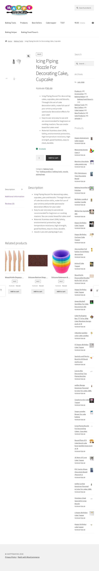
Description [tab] (10, 189)
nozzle (65, 171)
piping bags (40, 174)
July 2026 (80, 82)
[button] (28, 56)
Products (24, 23)
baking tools (57, 171)
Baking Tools (10, 23)
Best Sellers (37, 23)
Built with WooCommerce (28, 557)
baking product (46, 171)
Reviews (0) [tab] (9, 203)
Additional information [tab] (14, 196)
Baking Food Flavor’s (29, 32)
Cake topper (51, 23)
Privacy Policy (10, 557)
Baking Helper (11, 32)
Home (10, 41)
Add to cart (53, 158)
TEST (62, 23)
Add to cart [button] (15, 291)
